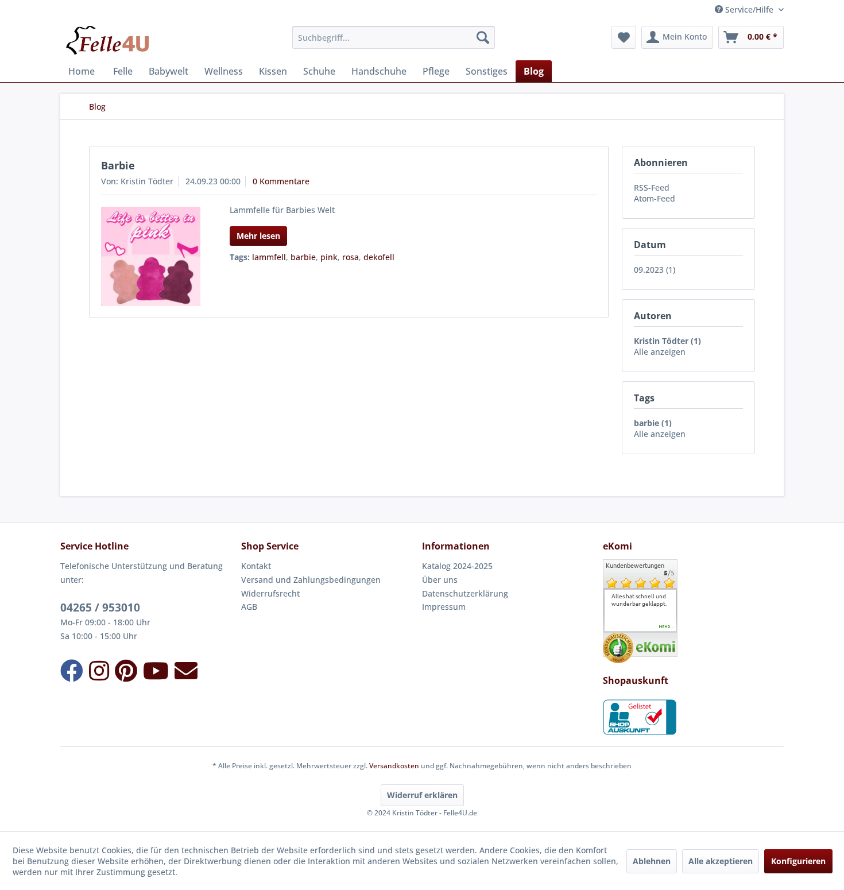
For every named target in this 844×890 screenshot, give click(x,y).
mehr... (666, 627)
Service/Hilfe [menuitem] (749, 9)
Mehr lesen (258, 235)
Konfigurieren (798, 861)
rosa (350, 256)
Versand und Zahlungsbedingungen (311, 579)
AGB (249, 606)
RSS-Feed (651, 187)
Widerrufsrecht (270, 593)
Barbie (118, 165)
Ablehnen (652, 861)
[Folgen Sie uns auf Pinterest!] (126, 670)
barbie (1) (653, 422)
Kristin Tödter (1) (667, 340)
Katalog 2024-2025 (457, 565)
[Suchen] (483, 37)
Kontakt (256, 565)
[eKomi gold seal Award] (618, 648)
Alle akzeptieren (720, 861)
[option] (640, 600)
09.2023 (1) (654, 269)
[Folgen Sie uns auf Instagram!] (99, 670)
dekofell (378, 256)
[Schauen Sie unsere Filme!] (156, 670)
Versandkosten (394, 766)
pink (329, 256)
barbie (303, 256)
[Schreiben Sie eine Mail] (186, 670)
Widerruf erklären (422, 795)
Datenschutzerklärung (465, 593)
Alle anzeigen (660, 351)
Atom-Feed (654, 198)
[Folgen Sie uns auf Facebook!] (71, 670)
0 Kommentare (281, 181)
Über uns (440, 579)
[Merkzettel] (623, 37)
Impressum (444, 606)
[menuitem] (393, 37)
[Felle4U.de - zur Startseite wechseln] (107, 40)
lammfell (269, 256)
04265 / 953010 (100, 607)
